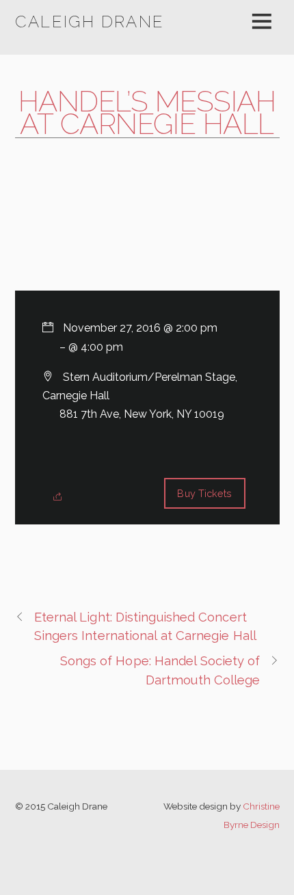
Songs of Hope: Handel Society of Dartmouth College (160, 670)
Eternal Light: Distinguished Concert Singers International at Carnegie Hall (145, 626)
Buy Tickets (204, 493)
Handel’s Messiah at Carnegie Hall (147, 113)
